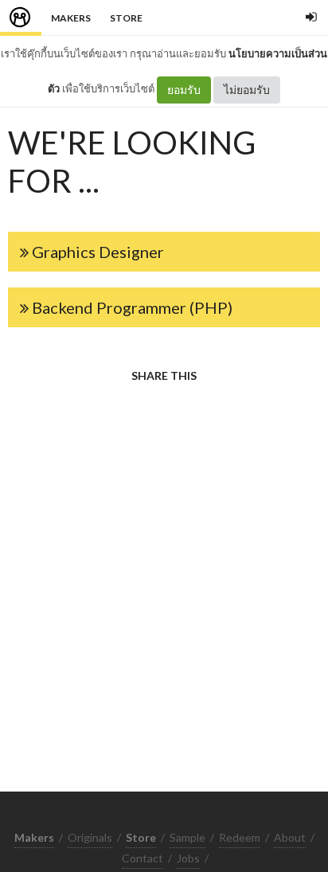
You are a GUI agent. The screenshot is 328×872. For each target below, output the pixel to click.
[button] (164, 252)
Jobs (188, 858)
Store (126, 18)
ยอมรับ (184, 89)
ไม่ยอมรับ (247, 89)
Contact (142, 858)
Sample (187, 837)
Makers (71, 18)
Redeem (239, 837)
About (290, 837)
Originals (90, 837)
